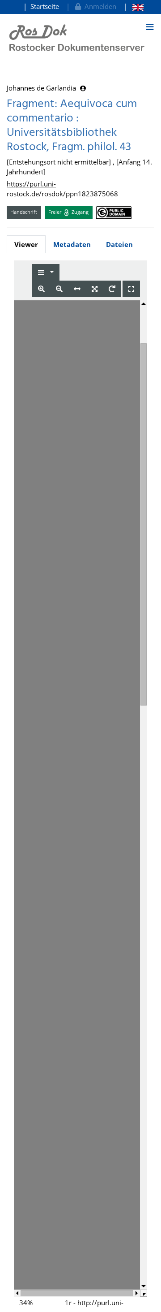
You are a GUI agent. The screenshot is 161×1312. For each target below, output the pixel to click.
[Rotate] (112, 289)
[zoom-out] (59, 289)
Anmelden (98, 6)
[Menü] (150, 27)
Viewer (26, 244)
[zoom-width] (77, 289)
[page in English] (133, 6)
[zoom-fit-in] (94, 289)
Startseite (44, 6)
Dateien (119, 244)
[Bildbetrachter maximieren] (131, 289)
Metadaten (72, 244)
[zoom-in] (41, 289)
